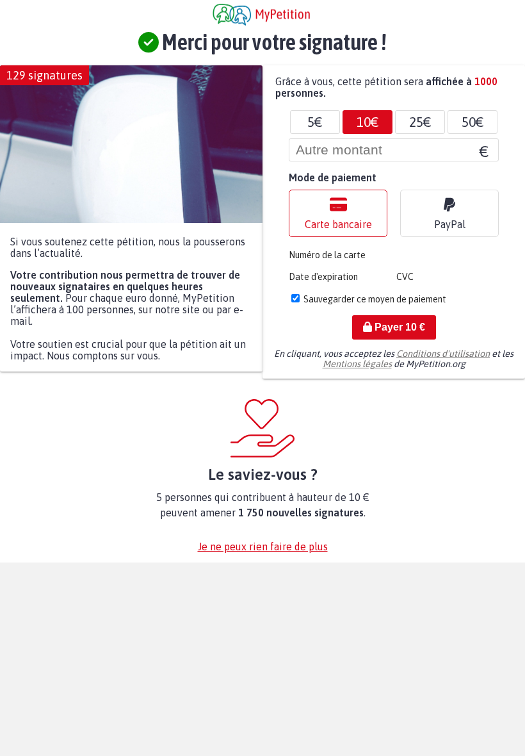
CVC (405, 277)
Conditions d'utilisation (443, 354)
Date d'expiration (323, 277)
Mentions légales (357, 364)
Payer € (398, 327)
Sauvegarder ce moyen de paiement (374, 299)
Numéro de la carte (327, 255)
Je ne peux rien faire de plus (263, 546)
